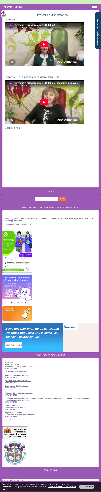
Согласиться (87, 487)
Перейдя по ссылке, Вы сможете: (18, 224)
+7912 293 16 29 (11, 395)
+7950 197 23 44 (11, 368)
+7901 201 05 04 (11, 383)
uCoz (21, 480)
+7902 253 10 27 (11, 416)
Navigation (13, 6)
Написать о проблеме (13, 345)
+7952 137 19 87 (11, 377)
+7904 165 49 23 (11, 388)
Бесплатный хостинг (10, 480)
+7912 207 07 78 (11, 402)
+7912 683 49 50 (11, 409)
